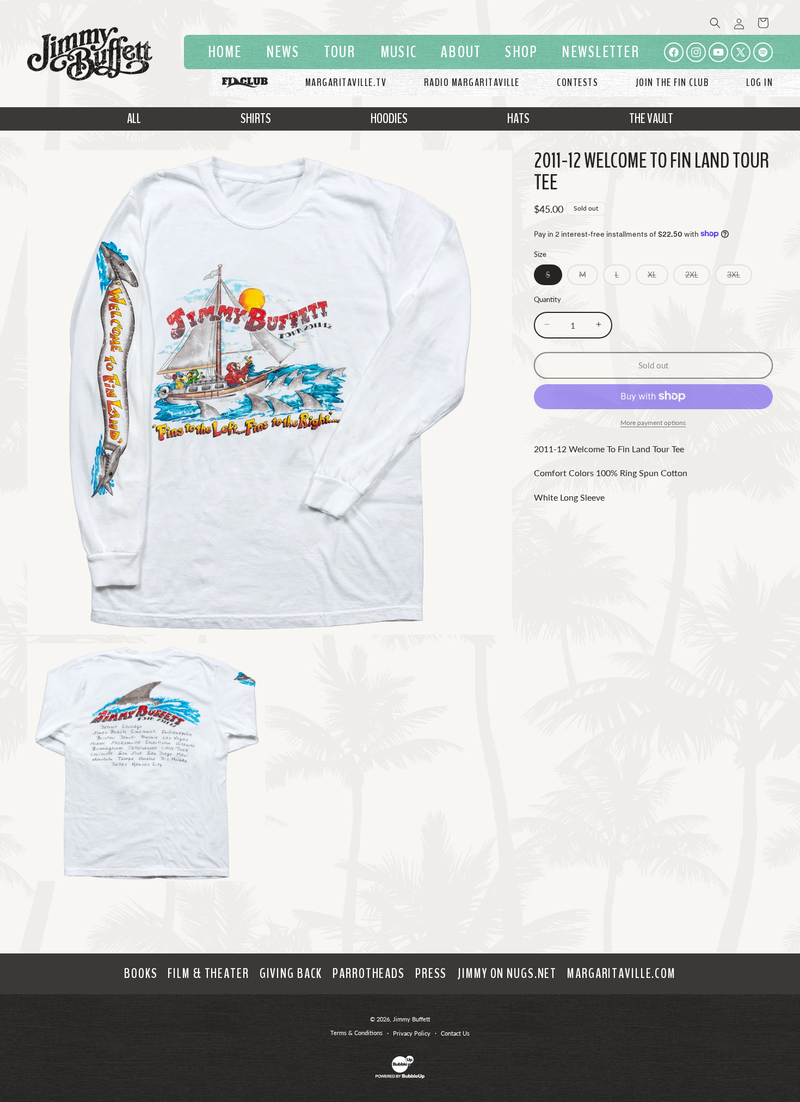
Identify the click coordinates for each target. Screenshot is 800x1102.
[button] (398, 52)
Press (431, 973)
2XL (697, 277)
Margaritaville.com (621, 973)
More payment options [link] (653, 422)
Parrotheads (369, 973)
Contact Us (455, 1033)
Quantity (547, 298)
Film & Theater (208, 973)
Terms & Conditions (356, 1032)
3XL (739, 277)
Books (140, 973)
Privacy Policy (411, 1033)
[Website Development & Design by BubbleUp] (400, 1076)
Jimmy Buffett (411, 1019)
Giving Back (291, 973)
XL (658, 277)
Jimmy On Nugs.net (507, 973)
